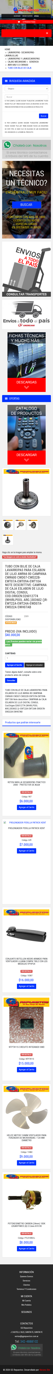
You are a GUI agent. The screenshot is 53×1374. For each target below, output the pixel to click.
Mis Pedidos (26, 1305)
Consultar (11, 680)
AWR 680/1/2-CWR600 (18, 65)
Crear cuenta (27, 16)
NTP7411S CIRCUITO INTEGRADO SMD (26, 1047)
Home (7, 49)
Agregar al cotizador (34, 665)
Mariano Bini (44, 1370)
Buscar (43, 116)
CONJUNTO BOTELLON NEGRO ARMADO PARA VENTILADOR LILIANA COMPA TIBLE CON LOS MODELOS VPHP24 (26, 961)
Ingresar (17, 16)
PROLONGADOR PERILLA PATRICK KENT (26, 828)
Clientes (26, 1285)
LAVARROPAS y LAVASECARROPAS (24, 58)
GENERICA (34, 61)
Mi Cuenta (26, 1300)
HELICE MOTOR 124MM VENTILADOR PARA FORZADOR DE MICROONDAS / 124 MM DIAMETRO (26, 1138)
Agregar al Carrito (14, 665)
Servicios (26, 1280)
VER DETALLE (26, 792)
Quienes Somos (26, 1276)
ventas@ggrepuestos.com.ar (26, 1336)
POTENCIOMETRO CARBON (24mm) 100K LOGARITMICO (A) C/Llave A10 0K (26, 1224)
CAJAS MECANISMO (17, 61)
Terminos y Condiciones (26, 1289)
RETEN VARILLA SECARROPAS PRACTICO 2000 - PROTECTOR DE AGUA (27, 783)
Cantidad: (10, 653)
